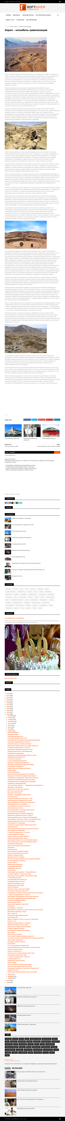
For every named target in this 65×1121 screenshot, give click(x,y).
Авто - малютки (12, 913)
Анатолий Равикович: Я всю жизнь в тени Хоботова (24, 947)
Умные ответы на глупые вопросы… (19, 836)
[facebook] (59, 1)
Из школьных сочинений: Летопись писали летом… (31, 1071)
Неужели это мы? (13, 970)
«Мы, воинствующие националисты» (19, 845)
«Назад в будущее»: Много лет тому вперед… (22, 821)
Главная (7, 1)
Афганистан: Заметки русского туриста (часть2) (23, 745)
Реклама (12, 1)
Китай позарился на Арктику (17, 860)
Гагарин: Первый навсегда (16, 928)
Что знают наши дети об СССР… (18, 738)
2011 (7, 980)
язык (40, 608)
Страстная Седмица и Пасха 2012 (18, 904)
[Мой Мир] (10, 503)
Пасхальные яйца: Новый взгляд (18, 915)
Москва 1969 (11, 870)
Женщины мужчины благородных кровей (21, 764)
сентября (11, 721)
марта (10, 974)
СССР (21, 589)
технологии (9, 608)
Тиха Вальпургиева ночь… (16, 736)
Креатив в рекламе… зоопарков (17, 804)
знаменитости (33, 594)
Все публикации (31, 19)
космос (30, 597)
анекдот (33, 589)
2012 (8, 714)
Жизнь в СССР (10, 19)
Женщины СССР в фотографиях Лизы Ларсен (22, 776)
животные (9, 594)
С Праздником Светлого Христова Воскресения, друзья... (26, 892)
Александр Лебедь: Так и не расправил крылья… (23, 840)
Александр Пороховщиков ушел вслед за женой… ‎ (23, 896)
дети (35, 591)
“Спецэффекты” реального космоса (19, 806)
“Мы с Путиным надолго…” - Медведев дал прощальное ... (26, 785)
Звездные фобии (13, 734)
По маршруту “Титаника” (15, 908)
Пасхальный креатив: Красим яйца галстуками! (22, 972)
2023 (8, 693)
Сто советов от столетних (14, 618)
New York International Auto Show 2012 (20, 966)
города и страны (10, 591)
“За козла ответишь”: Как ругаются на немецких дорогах (26, 938)
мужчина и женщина (17, 599)
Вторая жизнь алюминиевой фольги (27, 1081)
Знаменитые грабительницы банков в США (21, 779)
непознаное (43, 599)
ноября (10, 717)
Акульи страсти (12, 862)
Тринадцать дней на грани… (17, 960)
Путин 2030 (11, 932)
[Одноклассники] (8, 503)
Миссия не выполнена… (15, 793)
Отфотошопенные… (14, 772)
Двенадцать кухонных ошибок (26, 1108)
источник (7, 414)
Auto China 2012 (12, 796)
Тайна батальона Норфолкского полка (20, 800)
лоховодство (50, 597)
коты (36, 597)
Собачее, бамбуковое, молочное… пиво (20, 798)
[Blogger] (15, 503)
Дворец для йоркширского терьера (19, 923)
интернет (51, 594)
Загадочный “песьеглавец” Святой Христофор (22, 876)
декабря (11, 716)
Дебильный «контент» (15, 868)
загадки (16, 594)
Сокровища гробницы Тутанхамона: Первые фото (23, 968)
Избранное (16, 15)
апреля (10, 731)
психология (45, 602)
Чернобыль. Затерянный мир (17, 783)
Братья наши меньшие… (15, 934)
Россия (15, 589)
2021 (8, 697)
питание (8, 602)
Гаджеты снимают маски (15, 855)
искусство (9, 597)
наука (26, 599)
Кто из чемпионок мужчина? (16, 811)
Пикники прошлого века (15, 808)
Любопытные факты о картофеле (21, 518)
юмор (34, 608)
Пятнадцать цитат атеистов (16, 942)
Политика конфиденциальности (12, 1060)
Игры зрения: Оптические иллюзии (19, 930)
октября (10, 719)
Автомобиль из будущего (16, 766)
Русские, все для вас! (14, 759)
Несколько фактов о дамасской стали (22, 524)
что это (45, 1052)
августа (10, 723)
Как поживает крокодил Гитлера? (18, 851)
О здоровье (20, 19)
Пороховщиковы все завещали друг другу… (21, 810)
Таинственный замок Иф (12, 438)
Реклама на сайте (9, 1059)
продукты (27, 602)
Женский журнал (28, 15)
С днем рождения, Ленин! (16, 834)
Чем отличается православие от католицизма (30, 1099)
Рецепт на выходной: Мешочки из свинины (21, 774)
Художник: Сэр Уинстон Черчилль (18, 762)
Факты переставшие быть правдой (27, 1090)
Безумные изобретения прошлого (30, 439)
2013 (8, 712)
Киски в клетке (12, 849)
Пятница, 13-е (12, 921)
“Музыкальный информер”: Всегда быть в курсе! (23, 777)
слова (56, 1049)
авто (27, 589)
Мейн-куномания (13, 887)
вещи (47, 589)
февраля (11, 976)
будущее (40, 589)
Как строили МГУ (13, 917)
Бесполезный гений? (14, 902)
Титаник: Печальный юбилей (17, 900)
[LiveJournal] (17, 503)
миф (7, 599)
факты (16, 608)
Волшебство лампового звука (17, 911)
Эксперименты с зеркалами (16, 823)
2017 (8, 705)
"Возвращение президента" (16, 757)
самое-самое (20, 605)
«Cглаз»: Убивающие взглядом (17, 761)
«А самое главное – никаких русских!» (19, 874)
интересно (42, 594)
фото (22, 608)
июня (9, 727)
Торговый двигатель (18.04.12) (17, 879)
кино (15, 597)
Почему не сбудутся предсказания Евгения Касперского (28, 569)
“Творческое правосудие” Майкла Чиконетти (22, 825)
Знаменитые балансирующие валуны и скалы (22, 755)
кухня (42, 597)
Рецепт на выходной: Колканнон (18, 853)
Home (6, 26)
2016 (8, 706)
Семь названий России (49, 438)
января (10, 978)
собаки (28, 605)
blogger (57, 452)
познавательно (17, 602)
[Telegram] (21, 503)
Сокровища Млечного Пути (16, 881)
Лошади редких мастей (19, 544)
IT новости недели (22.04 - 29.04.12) (19, 747)
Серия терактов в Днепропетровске (19, 768)
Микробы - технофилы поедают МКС (19, 794)
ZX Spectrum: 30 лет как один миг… (19, 789)
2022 (8, 695)
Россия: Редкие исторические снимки (20, 964)
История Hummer (17, 576)
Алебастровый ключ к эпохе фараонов (20, 751)
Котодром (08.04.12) (14, 958)
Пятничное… (11, 847)
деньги (30, 591)
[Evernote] (19, 503)
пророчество (36, 602)
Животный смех (13, 827)
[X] (12, 503)
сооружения (43, 605)
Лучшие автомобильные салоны (18, 838)
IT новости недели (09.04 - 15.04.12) (19, 894)
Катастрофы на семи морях (16, 830)
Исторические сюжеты (43, 15)
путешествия (9, 605)
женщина (48, 591)
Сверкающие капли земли (16, 885)
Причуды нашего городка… (16, 857)
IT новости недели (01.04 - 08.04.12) (19, 957)
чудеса (28, 608)
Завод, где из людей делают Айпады (19, 926)
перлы (51, 599)
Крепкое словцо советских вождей (19, 889)
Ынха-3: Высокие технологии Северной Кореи (22, 842)
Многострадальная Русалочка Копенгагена (21, 802)
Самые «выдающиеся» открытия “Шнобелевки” (23, 817)
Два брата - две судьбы (15, 787)
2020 (8, 699)
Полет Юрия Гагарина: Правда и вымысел (21, 936)
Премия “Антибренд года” (16, 883)
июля (9, 725)
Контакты (18, 1)
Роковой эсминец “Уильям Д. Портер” (19, 744)
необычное (34, 599)
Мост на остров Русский (15, 791)
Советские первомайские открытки (19, 742)
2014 (8, 710)
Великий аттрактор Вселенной (21, 550)
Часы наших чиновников (15, 940)
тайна (50, 605)
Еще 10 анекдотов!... (11, 678)
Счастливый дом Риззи (15, 866)
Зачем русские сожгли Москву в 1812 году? (21, 953)
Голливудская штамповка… (16, 753)
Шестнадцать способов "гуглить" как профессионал (24, 819)
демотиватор (21, 591)
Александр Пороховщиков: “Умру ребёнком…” (22, 872)
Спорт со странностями (15, 949)
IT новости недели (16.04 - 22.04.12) (19, 832)
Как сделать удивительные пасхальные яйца (22, 898)
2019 (8, 701)
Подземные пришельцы (15, 843)
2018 (8, 703)
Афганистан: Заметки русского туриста (20, 815)
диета (41, 591)
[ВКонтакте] (6, 503)
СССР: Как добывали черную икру (18, 945)
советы (35, 605)
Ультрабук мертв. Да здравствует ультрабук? (22, 781)
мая (9, 729)
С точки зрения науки (14, 877)
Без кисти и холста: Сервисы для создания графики (24, 859)
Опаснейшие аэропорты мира (17, 955)
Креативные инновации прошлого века (20, 749)
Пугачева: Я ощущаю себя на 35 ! (18, 891)
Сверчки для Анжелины (15, 864)
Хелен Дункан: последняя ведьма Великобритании (24, 740)
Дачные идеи (12, 770)
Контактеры (11, 943)
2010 (8, 982)
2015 (8, 708)
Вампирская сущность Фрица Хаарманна (20, 813)
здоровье (23, 594)
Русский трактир (13, 732)
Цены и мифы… (12, 962)
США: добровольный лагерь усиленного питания (23, 828)
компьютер (23, 597)
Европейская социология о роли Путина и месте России (25, 909)
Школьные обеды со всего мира (18, 924)
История (11, 26)
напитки (22, 1047)
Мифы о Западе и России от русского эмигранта (23, 919)
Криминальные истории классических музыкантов (26, 563)
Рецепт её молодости (14, 951)
